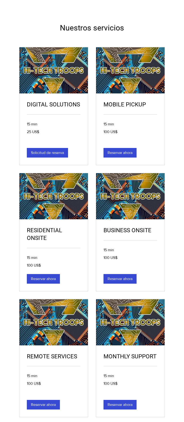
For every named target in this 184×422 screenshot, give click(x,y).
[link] (53, 105)
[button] (47, 153)
